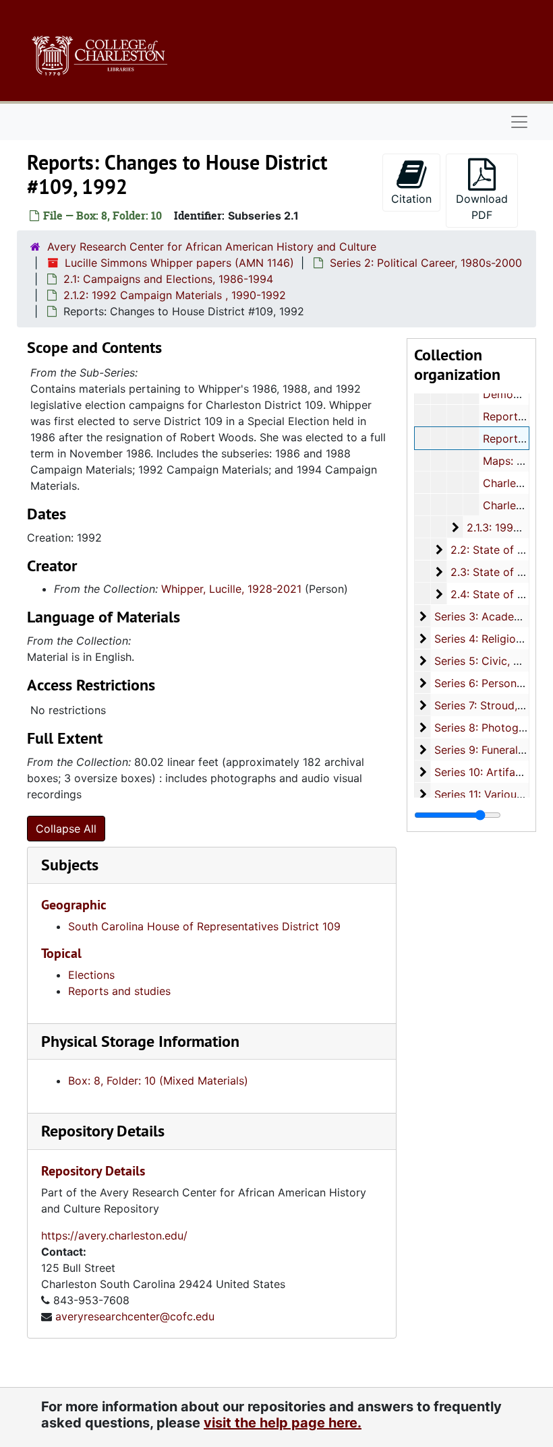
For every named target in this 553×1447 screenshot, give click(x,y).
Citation (411, 198)
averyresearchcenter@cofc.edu (134, 1316)
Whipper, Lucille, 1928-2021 (231, 589)
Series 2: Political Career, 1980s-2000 (426, 262)
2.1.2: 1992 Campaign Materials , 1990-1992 (174, 295)
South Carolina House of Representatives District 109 (204, 926)
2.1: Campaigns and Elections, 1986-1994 (168, 279)
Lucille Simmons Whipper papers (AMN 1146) (179, 262)
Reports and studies (119, 991)
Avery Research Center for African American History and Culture (211, 246)
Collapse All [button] (66, 828)
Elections (91, 975)
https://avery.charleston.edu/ (114, 1235)
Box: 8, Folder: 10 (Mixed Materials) (158, 1080)
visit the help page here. (282, 1423)
